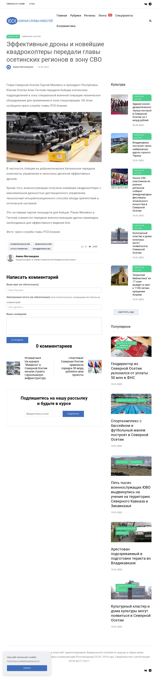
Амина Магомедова (23, 67)
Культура (118, 84)
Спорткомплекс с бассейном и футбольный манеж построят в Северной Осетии (129, 430)
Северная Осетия (31, 36)
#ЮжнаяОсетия (43, 244)
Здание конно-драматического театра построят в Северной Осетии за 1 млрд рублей (143, 112)
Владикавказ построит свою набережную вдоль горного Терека (142, 149)
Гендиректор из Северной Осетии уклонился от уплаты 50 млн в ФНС (129, 371)
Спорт (142, 400)
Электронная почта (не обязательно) (28, 297)
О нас (32, 4)
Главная (62, 15)
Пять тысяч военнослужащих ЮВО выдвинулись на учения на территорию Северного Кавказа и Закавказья (131, 494)
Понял (27, 668)
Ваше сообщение (16, 314)
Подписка (73, 414)
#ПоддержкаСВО (42, 249)
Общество (13, 36)
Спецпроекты (124, 15)
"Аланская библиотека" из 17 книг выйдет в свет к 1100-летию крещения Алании (142, 284)
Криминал (122, 347)
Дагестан (122, 462)
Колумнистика (66, 26)
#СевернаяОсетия (20, 244)
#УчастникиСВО (19, 249)
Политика (136, 462)
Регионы (89, 15)
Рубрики (75, 15)
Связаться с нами (15, 4)
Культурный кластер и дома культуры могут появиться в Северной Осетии (142, 242)
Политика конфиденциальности (23, 661)
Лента (104, 15)
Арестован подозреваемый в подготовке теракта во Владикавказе (131, 556)
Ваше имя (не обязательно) (22, 284)
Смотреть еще (126, 312)
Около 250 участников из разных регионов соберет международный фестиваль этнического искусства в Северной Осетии (143, 194)
